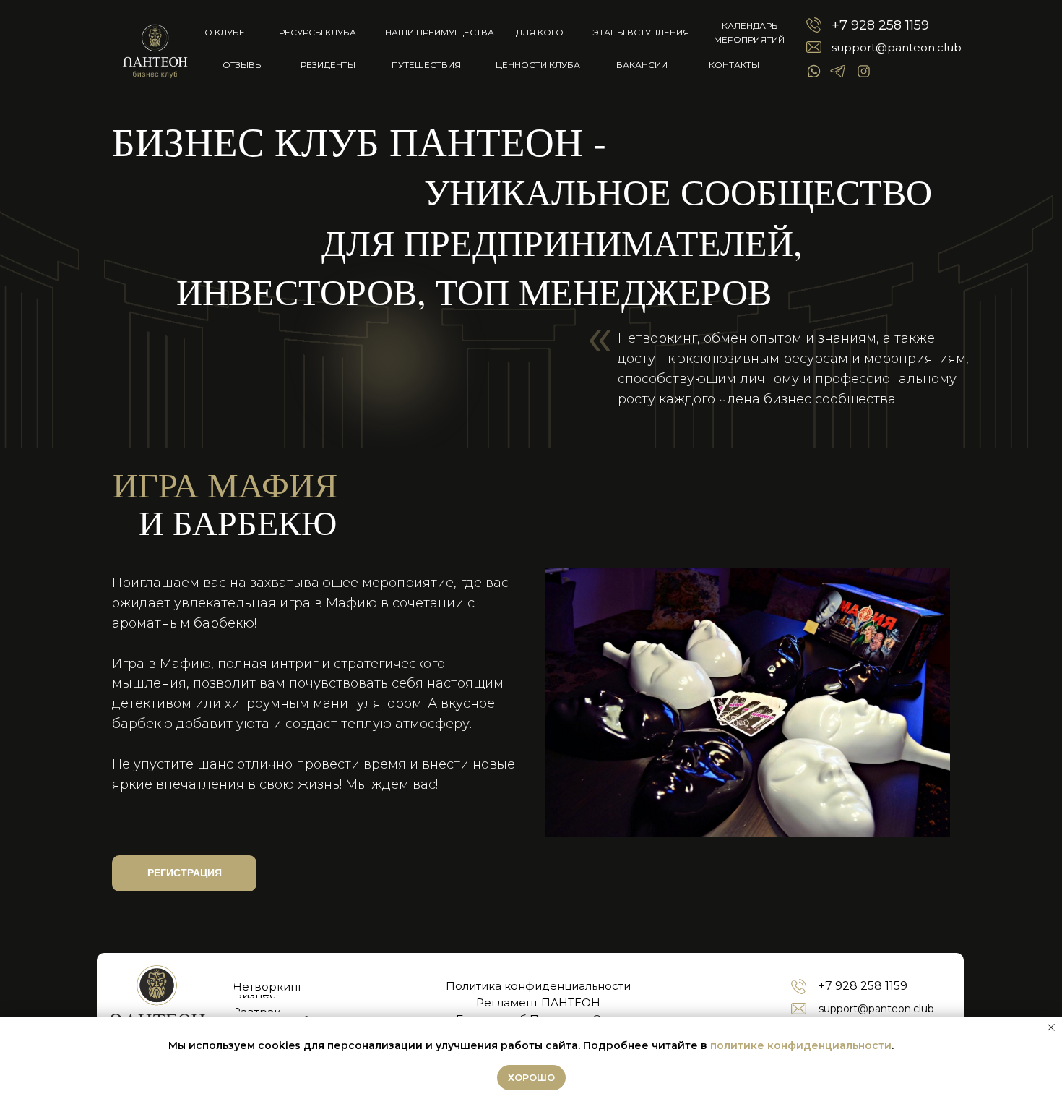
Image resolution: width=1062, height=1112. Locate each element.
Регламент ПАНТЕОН (538, 1002)
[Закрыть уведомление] (1051, 1027)
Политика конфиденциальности (538, 986)
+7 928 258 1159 (880, 25)
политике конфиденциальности (801, 1045)
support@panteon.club (897, 47)
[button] (184, 873)
